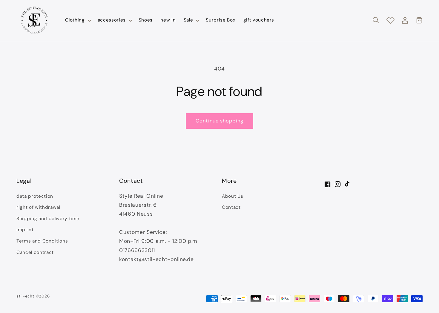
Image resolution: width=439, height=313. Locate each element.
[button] (77, 20)
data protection (34, 196)
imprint (25, 230)
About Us (232, 196)
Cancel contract (35, 252)
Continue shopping (219, 121)
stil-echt (25, 296)
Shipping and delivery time (47, 219)
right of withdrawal (38, 207)
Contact (231, 207)
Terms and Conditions (42, 241)
